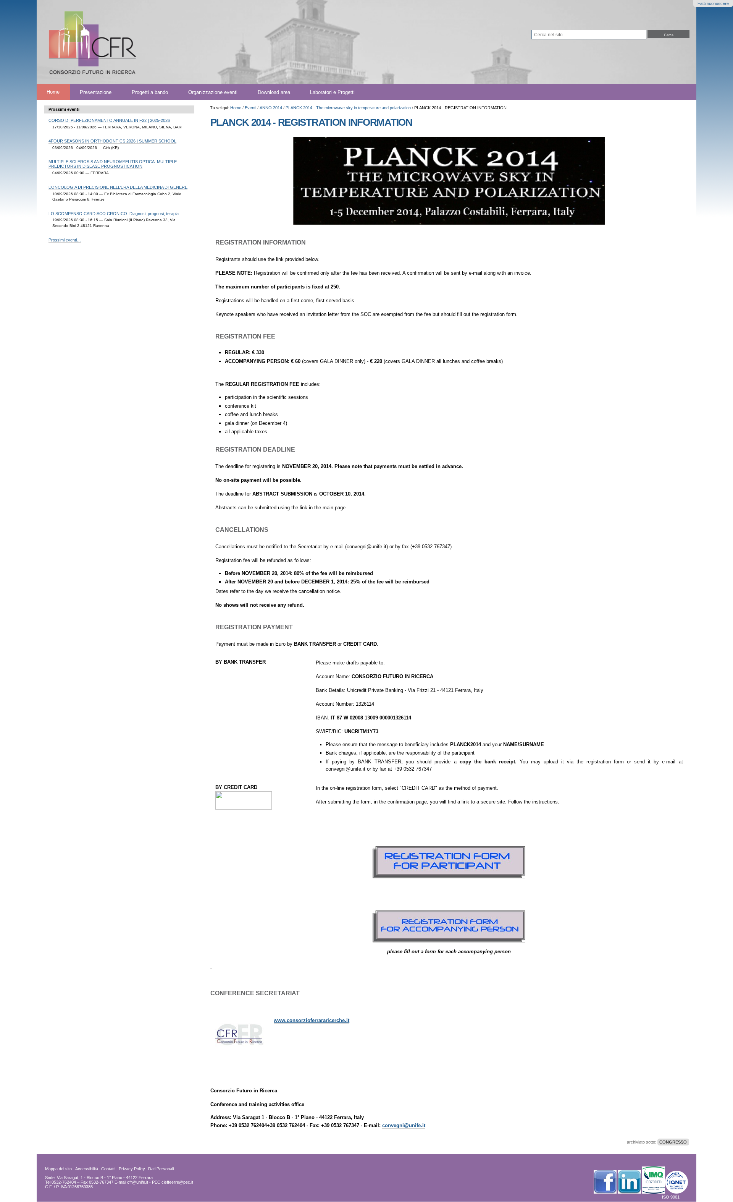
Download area (274, 92)
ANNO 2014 (271, 107)
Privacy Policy (132, 1168)
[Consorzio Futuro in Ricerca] (209, 42)
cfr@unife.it (137, 1182)
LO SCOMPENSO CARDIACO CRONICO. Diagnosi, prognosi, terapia (113, 213)
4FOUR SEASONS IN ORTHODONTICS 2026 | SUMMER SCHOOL (112, 141)
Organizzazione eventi (212, 92)
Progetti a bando (150, 92)
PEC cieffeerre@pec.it (172, 1182)
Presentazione (95, 92)
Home (53, 92)
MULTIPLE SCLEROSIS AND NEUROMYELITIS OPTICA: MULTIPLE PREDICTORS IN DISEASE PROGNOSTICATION (112, 163)
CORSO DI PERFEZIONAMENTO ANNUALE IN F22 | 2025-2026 (109, 120)
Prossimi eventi (63, 109)
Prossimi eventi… (64, 240)
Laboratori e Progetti (332, 92)
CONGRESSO (673, 1142)
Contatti (108, 1168)
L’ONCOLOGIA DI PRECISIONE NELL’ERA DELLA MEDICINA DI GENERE (117, 187)
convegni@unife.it (403, 1125)
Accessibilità (86, 1168)
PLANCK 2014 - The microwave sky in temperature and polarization (348, 107)
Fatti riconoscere (713, 3)
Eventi (250, 107)
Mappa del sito (58, 1168)
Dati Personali (161, 1168)
